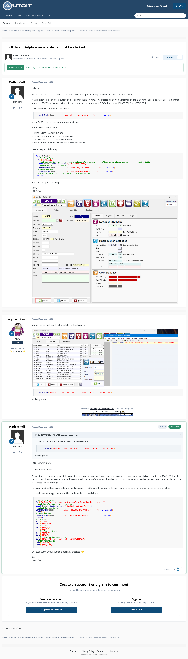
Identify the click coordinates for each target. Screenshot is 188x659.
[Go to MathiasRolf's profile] (8, 57)
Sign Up (179, 6)
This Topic (171, 15)
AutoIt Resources (34, 15)
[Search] (182, 15)
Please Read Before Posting (108, 411)
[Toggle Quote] (36, 435)
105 (22, 348)
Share (156, 57)
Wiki (19, 15)
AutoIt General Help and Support (49, 58)
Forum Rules (47, 23)
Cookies (114, 651)
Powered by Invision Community (94, 654)
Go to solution (15, 67)
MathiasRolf (22, 55)
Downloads (20, 23)
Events (34, 23)
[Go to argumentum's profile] (17, 329)
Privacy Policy (87, 651)
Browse (8, 15)
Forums (6, 23)
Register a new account (51, 609)
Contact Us (102, 651)
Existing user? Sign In (158, 6)
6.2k (15, 348)
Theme (74, 651)
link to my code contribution (102, 408)
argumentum (17, 319)
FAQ (49, 15)
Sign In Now (136, 609)
